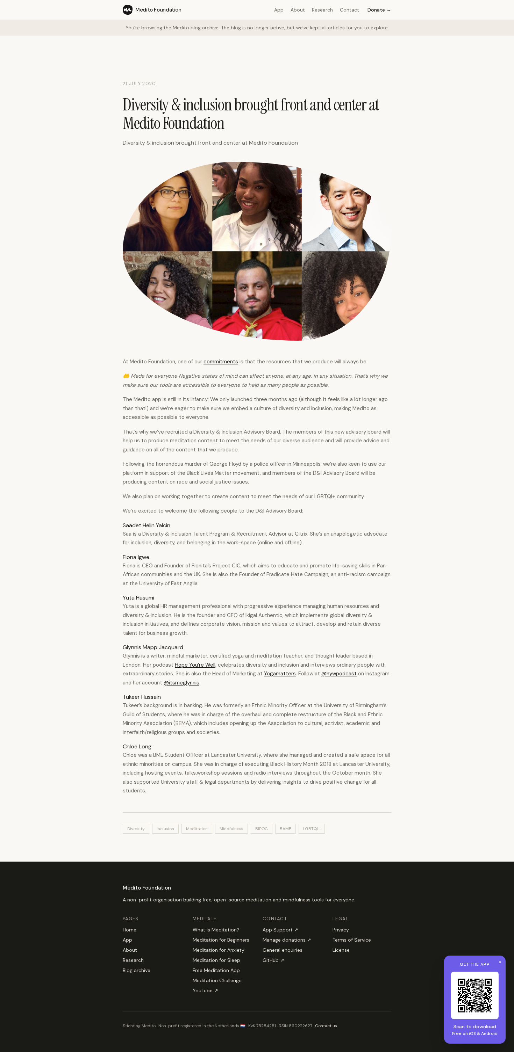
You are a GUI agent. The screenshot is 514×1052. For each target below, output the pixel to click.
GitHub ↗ (273, 960)
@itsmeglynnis (181, 682)
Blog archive (136, 970)
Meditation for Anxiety (218, 950)
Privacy (341, 930)
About (298, 10)
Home (129, 930)
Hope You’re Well (195, 664)
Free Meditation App (216, 970)
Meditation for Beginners (221, 940)
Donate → (379, 10)
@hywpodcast (339, 673)
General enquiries (282, 950)
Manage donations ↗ (287, 940)
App (279, 10)
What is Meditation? (216, 930)
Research (322, 10)
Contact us (326, 1026)
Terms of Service (352, 940)
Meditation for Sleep (216, 960)
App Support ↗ (280, 930)
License (341, 950)
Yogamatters (280, 673)
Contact (349, 10)
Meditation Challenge (217, 980)
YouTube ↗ (205, 990)
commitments (221, 361)
